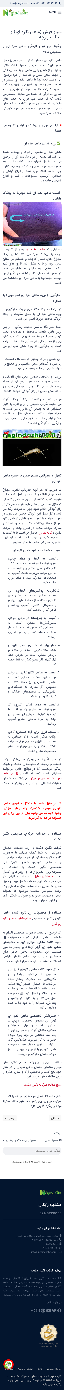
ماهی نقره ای (35, 249)
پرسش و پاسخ (25, 1369)
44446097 (37, 1240)
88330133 (51, 1240)
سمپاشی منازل (43, 876)
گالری (39, 1369)
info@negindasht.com (22, 3)
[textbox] (32, 1151)
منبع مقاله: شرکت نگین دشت (42, 1084)
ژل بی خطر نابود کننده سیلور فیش (32, 776)
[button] (55, 12)
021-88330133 (49, 3)
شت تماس (46, 532)
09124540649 (49, 1248)
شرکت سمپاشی (53, 1369)
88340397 (51, 1244)
